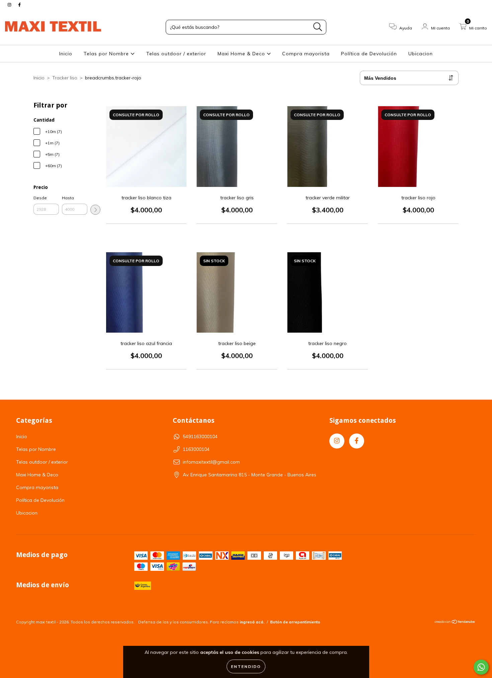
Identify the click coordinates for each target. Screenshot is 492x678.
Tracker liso (64, 78)
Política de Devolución (369, 54)
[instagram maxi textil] (10, 5)
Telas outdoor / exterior (176, 54)
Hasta (68, 197)
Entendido (246, 666)
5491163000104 (200, 436)
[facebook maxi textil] (19, 5)
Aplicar (95, 210)
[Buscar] (318, 27)
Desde (40, 197)
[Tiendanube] (455, 622)
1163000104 (196, 449)
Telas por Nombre (107, 54)
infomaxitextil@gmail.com (211, 462)
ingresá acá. (252, 621)
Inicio (65, 54)
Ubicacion (420, 54)
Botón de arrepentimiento (295, 621)
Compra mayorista (306, 54)
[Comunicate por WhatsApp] (481, 667)
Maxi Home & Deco (242, 54)
